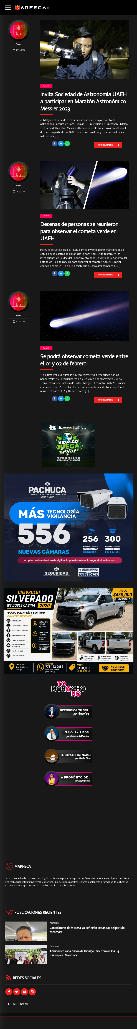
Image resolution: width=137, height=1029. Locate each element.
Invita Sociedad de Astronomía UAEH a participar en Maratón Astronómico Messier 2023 (83, 101)
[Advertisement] (68, 818)
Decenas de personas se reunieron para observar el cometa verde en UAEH (79, 231)
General (46, 86)
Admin (18, 44)
